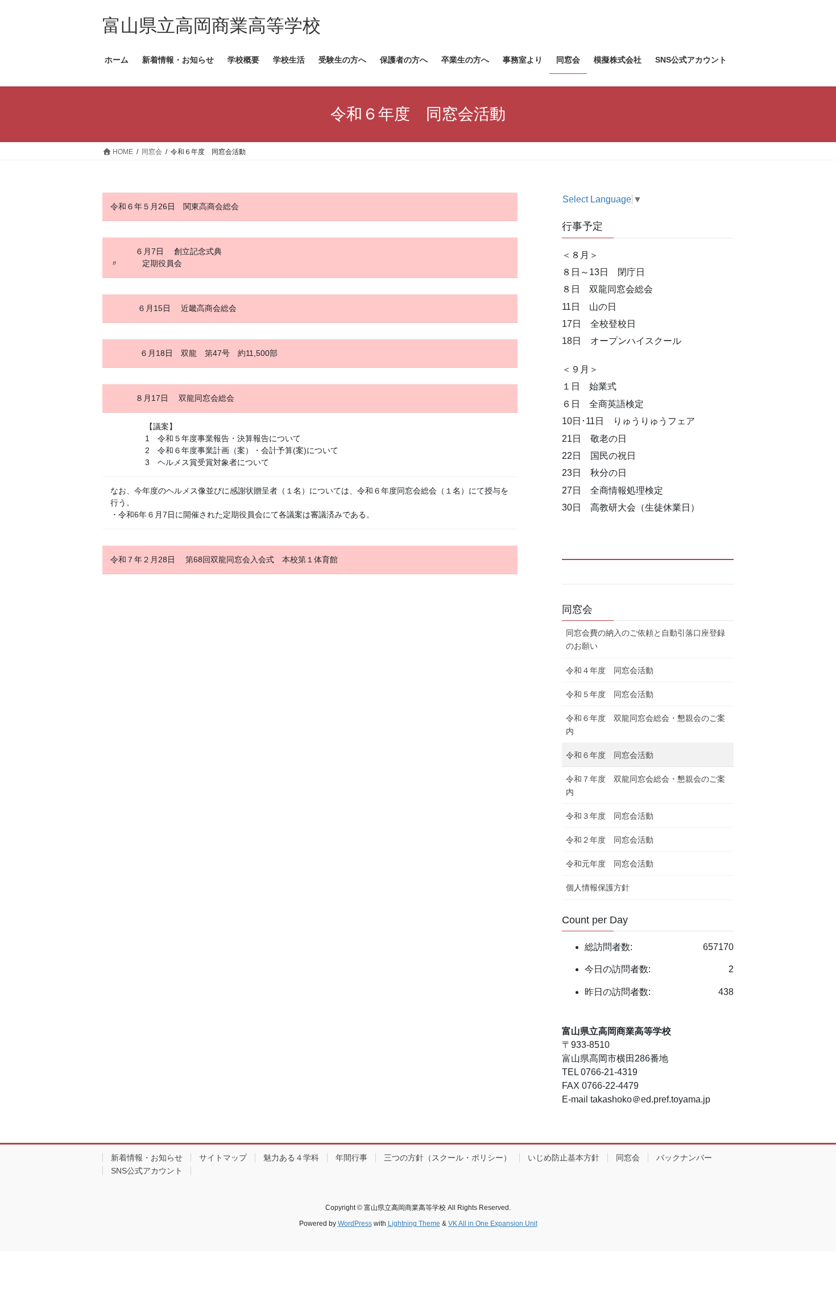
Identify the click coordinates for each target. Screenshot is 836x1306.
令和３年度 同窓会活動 (609, 815)
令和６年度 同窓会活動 (609, 755)
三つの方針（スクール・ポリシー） (447, 1157)
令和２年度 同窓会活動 (609, 839)
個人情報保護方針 (598, 887)
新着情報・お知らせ (147, 1157)
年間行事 (351, 1157)
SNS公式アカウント (147, 1170)
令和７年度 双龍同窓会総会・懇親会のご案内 (645, 785)
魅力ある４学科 (291, 1157)
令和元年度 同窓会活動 (609, 863)
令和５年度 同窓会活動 (609, 694)
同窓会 (577, 609)
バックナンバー (684, 1157)
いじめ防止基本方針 (563, 1157)
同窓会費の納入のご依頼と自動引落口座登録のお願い (645, 639)
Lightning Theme (414, 1224)
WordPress (355, 1224)
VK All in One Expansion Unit (492, 1224)
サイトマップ (223, 1157)
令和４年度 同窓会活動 (609, 670)
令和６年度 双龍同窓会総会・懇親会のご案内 (645, 725)
